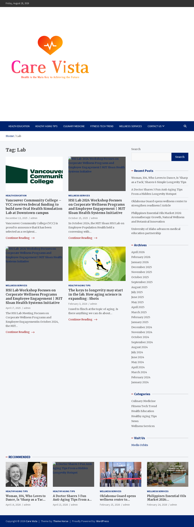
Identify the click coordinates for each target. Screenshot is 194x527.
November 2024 (141, 332)
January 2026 (140, 262)
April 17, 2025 (13, 308)
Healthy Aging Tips (46, 126)
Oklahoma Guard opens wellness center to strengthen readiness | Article (118, 501)
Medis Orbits (139, 445)
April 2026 (138, 252)
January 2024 (140, 382)
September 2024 (142, 342)
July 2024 (137, 352)
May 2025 (137, 302)
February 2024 (140, 377)
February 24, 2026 (157, 504)
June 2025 (137, 297)
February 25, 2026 (110, 504)
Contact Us (155, 126)
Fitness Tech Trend (101, 126)
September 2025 (142, 282)
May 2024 (137, 362)
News (134, 421)
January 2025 (140, 322)
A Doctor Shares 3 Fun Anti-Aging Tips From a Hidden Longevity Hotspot (73, 499)
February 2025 (140, 317)
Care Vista (21, 107)
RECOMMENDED (19, 457)
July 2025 (137, 292)
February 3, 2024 (77, 303)
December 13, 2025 (16, 218)
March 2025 (139, 312)
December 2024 (141, 327)
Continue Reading (18, 238)
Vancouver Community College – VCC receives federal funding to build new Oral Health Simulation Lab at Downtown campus (34, 206)
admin (34, 218)
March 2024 (139, 372)
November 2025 (141, 272)
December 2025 (141, 267)
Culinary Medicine (74, 126)
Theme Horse (60, 521)
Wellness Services (130, 126)
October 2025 (140, 277)
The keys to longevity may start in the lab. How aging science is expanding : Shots (95, 294)
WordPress (102, 521)
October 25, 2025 (78, 218)
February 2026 (140, 257)
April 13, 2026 (60, 504)
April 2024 (138, 367)
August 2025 (139, 287)
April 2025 (138, 307)
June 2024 (137, 357)
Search (136, 149)
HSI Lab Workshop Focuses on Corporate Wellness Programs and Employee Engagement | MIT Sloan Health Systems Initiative (34, 296)
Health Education (19, 126)
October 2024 (140, 337)
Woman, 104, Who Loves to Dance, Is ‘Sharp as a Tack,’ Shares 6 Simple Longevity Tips (26, 501)
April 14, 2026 (13, 504)
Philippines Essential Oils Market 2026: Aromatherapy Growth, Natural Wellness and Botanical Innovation (157, 217)
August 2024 (139, 347)
